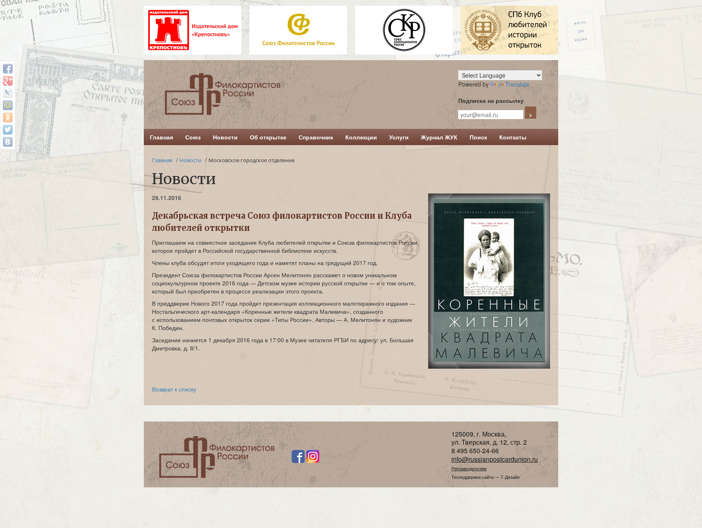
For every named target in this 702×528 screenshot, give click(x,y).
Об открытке (268, 137)
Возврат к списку (174, 389)
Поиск (478, 137)
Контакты (512, 137)
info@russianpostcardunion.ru (494, 459)
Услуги (399, 137)
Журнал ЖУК (439, 137)
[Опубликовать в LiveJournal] (8, 93)
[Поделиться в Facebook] (8, 69)
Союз (193, 137)
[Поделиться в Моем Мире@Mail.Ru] (8, 105)
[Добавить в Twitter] (8, 130)
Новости (225, 137)
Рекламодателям (469, 468)
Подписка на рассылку (491, 100)
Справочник (316, 137)
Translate (517, 84)
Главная (161, 137)
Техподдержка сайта (472, 477)
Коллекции (361, 137)
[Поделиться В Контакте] (8, 142)
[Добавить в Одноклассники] (8, 117)
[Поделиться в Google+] (8, 81)
